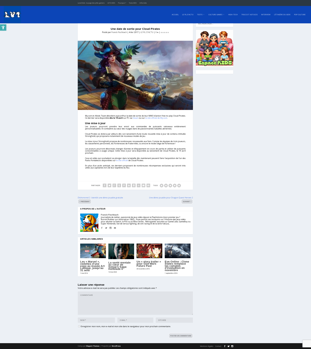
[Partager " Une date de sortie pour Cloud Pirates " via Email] (143, 185)
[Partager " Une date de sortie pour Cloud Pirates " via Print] (148, 185)
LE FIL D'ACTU (146, 32)
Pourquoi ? (122, 3)
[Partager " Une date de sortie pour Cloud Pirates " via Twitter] (109, 185)
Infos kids (143, 3)
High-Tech (233, 15)
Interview (265, 15)
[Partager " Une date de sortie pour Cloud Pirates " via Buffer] (133, 185)
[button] (3, 27)
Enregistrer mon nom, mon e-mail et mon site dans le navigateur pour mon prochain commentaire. (126, 326)
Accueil (175, 15)
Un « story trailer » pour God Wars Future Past (149, 263)
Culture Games (215, 15)
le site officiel (122, 160)
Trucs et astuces (249, 15)
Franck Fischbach (119, 32)
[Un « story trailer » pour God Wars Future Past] (149, 251)
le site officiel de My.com (156, 118)
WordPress (116, 346)
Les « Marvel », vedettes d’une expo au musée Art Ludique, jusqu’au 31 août (92, 266)
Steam (135, 118)
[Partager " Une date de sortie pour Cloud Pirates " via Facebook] (104, 185)
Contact (218, 346)
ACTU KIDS (111, 3)
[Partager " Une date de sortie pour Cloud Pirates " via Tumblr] (119, 185)
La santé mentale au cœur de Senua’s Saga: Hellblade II (119, 266)
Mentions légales (206, 346)
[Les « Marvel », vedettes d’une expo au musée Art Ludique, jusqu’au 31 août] (93, 251)
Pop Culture (300, 15)
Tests (199, 15)
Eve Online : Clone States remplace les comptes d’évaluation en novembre (177, 266)
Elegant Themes (92, 346)
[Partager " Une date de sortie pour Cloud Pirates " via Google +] (114, 185)
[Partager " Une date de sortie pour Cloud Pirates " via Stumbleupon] (138, 185)
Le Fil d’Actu (187, 15)
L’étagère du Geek (282, 15)
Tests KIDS (133, 3)
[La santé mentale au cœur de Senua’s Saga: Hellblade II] (121, 251)
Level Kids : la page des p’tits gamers (91, 3)
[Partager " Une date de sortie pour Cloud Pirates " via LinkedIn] (128, 185)
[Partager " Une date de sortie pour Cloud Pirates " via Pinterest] (124, 185)
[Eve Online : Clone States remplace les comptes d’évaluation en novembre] (177, 251)
